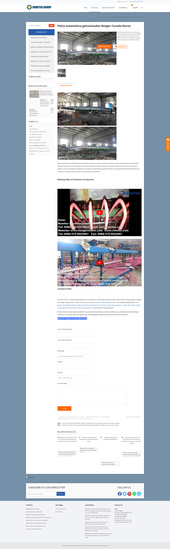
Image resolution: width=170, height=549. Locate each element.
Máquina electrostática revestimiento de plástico (108, 463)
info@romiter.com (122, 1)
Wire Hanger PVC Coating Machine (110, 305)
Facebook (120, 494)
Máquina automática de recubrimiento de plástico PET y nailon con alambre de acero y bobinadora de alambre (97, 528)
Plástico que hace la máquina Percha (39, 66)
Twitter (125, 494)
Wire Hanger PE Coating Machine (88, 305)
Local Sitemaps (104, 545)
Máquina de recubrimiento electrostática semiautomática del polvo (88, 449)
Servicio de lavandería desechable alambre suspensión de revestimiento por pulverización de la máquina (90, 423)
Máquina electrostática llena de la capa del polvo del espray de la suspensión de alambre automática (67, 453)
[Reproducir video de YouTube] (99, 212)
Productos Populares (37, 86)
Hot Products (86, 545)
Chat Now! (122, 46)
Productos (94, 8)
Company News (34, 77)
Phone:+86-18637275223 (136, 1)
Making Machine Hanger (92, 417)
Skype (139, 494)
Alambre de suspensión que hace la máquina (72, 417)
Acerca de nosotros (108, 8)
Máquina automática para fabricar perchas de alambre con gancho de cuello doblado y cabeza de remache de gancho (46, 95)
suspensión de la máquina (86, 419)
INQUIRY (106, 46)
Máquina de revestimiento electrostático (123, 17)
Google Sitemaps (95, 545)
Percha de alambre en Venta (40, 71)
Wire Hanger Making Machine (106, 302)
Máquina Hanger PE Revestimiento (42, 47)
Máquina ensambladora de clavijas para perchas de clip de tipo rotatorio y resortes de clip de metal (98, 535)
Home (97, 17)
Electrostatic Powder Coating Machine (80, 308)
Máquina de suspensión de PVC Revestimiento (40, 52)
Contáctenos (123, 8)
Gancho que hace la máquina (40, 42)
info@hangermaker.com (39, 145)
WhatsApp (134, 494)
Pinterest (129, 494)
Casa (85, 8)
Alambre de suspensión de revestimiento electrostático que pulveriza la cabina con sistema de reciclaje (90, 425)
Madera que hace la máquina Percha (39, 62)
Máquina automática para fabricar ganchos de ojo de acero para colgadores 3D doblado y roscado (97, 517)
